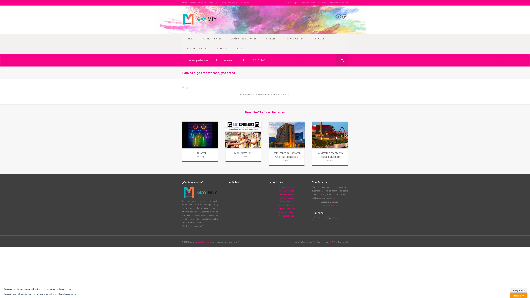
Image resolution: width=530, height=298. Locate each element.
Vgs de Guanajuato (286, 208)
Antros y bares (212, 38)
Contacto (322, 2)
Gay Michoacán (286, 198)
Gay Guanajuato (286, 194)
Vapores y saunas (197, 48)
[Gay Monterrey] (199, 24)
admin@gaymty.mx (329, 201)
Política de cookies (69, 294)
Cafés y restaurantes (243, 38)
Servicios (318, 38)
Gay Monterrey (203, 242)
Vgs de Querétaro (286, 216)
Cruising (222, 48)
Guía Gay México (286, 190)
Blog (313, 2)
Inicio (288, 2)
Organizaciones (294, 38)
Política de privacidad (338, 2)
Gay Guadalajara (286, 205)
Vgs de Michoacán (287, 212)
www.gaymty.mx (330, 205)
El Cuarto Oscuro (286, 187)
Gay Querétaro (286, 201)
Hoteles (270, 38)
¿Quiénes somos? (301, 2)
